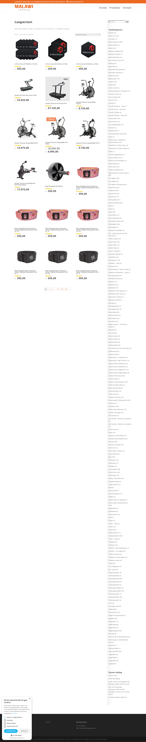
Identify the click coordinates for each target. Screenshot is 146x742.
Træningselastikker (115, 588)
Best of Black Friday (115, 60)
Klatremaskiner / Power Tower (119, 269)
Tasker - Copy (113, 539)
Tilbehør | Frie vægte (116, 551)
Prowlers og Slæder (115, 412)
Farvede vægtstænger (116, 154)
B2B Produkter (23, 29)
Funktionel (112, 187)
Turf (110, 603)
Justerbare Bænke (114, 254)
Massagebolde (113, 306)
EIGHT (111, 137)
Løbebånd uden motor (116, 294)
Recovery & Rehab (115, 445)
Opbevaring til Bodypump (117, 363)
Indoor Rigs (112, 248)
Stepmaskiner (113, 514)
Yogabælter (112, 654)
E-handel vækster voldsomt (118, 697)
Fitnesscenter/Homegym (117, 161)
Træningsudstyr (114, 600)
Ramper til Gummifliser (116, 436)
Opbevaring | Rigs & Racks (117, 360)
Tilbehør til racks (114, 560)
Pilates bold (112, 394)
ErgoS (110, 151)
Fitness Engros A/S (115, 158)
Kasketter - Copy (114, 263)
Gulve (110, 209)
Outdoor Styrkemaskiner (117, 382)
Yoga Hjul (112, 645)
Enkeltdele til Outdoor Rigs (117, 148)
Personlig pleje (113, 391)
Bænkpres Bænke (114, 51)
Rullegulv (112, 466)
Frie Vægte (112, 178)
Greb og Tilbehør (114, 203)
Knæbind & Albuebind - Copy (118, 272)
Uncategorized (113, 606)
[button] (17, 735)
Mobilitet (112, 330)
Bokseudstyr (113, 79)
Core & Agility (113, 97)
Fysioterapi (112, 197)
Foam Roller (112, 167)
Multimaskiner (113, 342)
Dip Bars (111, 128)
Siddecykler (112, 475)
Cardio (30, 29)
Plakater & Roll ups (115, 397)
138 (62, 289)
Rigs (110, 457)
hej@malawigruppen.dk (88, 728)
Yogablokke (112, 657)
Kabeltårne (112, 257)
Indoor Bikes (113, 242)
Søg (127, 22)
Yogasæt (111, 664)
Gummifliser (113, 215)
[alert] (17, 718)
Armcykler (112, 39)
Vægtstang (112, 624)
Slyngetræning (113, 481)
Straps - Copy (113, 524)
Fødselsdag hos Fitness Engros (119, 173)
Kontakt (127, 8)
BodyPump (112, 76)
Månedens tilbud (114, 300)
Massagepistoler (114, 309)
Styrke (111, 527)
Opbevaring (112, 351)
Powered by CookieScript (17, 738)
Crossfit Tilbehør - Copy (116, 115)
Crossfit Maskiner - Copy (117, 106)
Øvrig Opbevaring (114, 388)
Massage (111, 303)
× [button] (29, 698)
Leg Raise (112, 282)
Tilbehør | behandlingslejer (118, 548)
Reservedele (113, 454)
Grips (110, 206)
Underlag (112, 609)
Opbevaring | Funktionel (117, 357)
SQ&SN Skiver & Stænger (117, 500)
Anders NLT (112, 36)
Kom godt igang (114, 275)
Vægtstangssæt (114, 631)
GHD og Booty (113, 200)
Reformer (112, 448)
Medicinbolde (113, 315)
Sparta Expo (113, 491)
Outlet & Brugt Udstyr (116, 385)
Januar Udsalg (113, 251)
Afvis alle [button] (24, 731)
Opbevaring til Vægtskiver (117, 370)
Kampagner (112, 260)
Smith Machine (114, 484)
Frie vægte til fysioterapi (117, 184)
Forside (103, 8)
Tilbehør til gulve (114, 554)
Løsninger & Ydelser (115, 297)
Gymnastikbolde (114, 218)
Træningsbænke (114, 576)
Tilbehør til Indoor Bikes (116, 557)
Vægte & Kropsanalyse (116, 615)
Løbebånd (112, 285)
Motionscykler (113, 336)
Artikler (47, 722)
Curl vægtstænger (114, 125)
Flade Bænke (113, 164)
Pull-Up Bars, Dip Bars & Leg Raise (120, 419)
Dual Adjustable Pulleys (116, 134)
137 (58, 289)
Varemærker (113, 612)
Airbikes (111, 33)
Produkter (114, 8)
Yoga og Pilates (113, 648)
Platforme (112, 403)
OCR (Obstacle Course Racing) (118, 348)
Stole (110, 517)
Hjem (16, 29)
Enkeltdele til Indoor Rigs (117, 145)
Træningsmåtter (114, 594)
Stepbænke (112, 508)
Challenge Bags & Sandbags (118, 91)
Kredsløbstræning (114, 278)
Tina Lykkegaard (114, 566)
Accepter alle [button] (11, 731)
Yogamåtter (112, 661)
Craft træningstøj (114, 679)
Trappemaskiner (114, 573)
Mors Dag (112, 333)
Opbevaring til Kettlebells (117, 367)
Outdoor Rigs (113, 379)
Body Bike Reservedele (116, 69)
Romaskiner (112, 460)
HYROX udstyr (113, 239)
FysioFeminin (113, 194)
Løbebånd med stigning (116, 291)
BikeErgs (111, 63)
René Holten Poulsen (115, 451)
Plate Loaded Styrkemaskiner (118, 400)
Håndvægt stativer (115, 221)
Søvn (110, 487)
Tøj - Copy (112, 569)
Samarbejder (113, 469)
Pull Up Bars (113, 415)
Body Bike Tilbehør (115, 73)
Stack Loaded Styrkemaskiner (118, 503)
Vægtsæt (111, 618)
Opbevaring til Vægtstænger (118, 373)
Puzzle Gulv (112, 429)
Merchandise (113, 318)
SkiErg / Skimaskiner (115, 478)
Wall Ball (111, 634)
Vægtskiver (112, 621)
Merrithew (112, 321)
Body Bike (112, 66)
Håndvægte (112, 224)
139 (66, 289)
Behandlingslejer (114, 57)
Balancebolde (113, 45)
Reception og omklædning (117, 439)
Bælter (111, 48)
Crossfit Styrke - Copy (116, 109)
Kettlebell (112, 266)
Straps (111, 520)
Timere (111, 563)
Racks (110, 432)
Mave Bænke (113, 312)
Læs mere (15, 713)
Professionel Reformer (116, 409)
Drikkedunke (113, 131)
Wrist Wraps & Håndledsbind (118, 637)
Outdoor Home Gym (115, 376)
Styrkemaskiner (114, 533)
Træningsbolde (114, 582)
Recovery (112, 442)
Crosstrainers (37, 29)
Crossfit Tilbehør (114, 112)
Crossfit (111, 100)
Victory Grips (113, 675)
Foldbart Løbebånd (115, 170)
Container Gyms (114, 94)
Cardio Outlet (113, 88)
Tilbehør (111, 542)
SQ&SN (111, 497)
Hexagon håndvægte (115, 230)
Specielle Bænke (114, 494)
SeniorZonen (113, 472)
